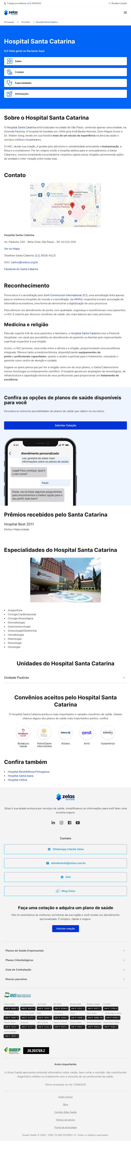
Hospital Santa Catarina (21, 127)
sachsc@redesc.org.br (24, 262)
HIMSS (78, 299)
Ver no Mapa (11, 249)
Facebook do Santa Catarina (21, 269)
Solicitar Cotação (65, 425)
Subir (123, 1130)
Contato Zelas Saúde (65, 1112)
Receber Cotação (119, 3)
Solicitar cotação (65, 928)
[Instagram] (61, 824)
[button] (125, 12)
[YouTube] (78, 824)
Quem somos (65, 1096)
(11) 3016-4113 (45, 255)
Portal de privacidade (65, 1127)
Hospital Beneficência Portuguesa (28, 772)
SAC (68, 877)
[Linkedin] (53, 824)
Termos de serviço (65, 1119)
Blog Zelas (68, 891)
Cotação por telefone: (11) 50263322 (24, 3)
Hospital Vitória (17, 780)
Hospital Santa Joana (20, 776)
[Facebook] (69, 824)
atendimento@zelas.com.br (68, 863)
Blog (65, 1104)
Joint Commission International (63, 295)
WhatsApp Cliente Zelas (68, 849)
